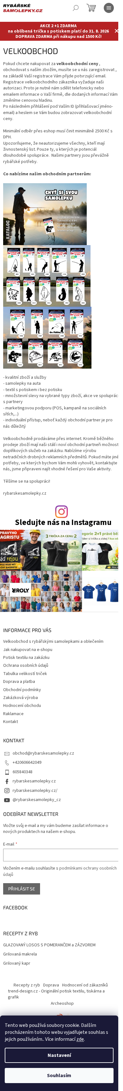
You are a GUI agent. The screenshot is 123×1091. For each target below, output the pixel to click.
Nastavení (59, 1055)
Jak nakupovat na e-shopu (27, 650)
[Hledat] (75, 8)
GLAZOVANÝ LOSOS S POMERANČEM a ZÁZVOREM (49, 945)
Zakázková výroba (20, 698)
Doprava (51, 985)
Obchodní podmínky (22, 690)
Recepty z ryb (27, 985)
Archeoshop (62, 1003)
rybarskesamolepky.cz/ (35, 790)
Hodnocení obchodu (22, 705)
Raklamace (13, 714)
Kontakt (10, 722)
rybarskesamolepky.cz (34, 781)
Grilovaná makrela (20, 954)
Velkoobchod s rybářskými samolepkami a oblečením (53, 641)
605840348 (22, 772)
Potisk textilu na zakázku (26, 657)
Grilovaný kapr (16, 964)
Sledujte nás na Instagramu (63, 523)
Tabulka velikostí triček (25, 674)
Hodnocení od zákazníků (85, 985)
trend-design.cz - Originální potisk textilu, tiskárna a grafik (56, 994)
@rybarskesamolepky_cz (37, 800)
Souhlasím (59, 1075)
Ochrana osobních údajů (25, 665)
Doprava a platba (19, 681)
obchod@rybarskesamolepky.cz (43, 753)
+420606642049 (27, 762)
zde (80, 1039)
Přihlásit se (21, 888)
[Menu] (108, 8)
